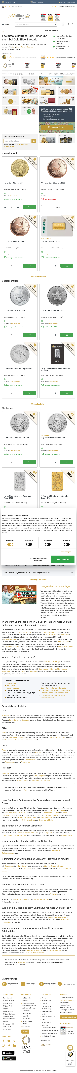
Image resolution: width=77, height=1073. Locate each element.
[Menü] (74, 1052)
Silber (18, 47)
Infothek (24, 790)
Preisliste (53, 894)
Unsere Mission (46, 1001)
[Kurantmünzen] (66, 90)
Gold (13, 47)
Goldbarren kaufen (48, 632)
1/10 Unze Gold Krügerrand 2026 (53, 183)
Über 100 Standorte (37, 2)
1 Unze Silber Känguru (51, 813)
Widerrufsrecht (46, 1022)
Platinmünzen (26, 762)
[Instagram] (3, 1045)
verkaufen (27, 868)
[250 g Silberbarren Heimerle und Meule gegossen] (57, 354)
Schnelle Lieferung (10, 2)
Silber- (29, 818)
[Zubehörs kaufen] (47, 100)
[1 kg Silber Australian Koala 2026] (57, 423)
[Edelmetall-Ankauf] (29, 100)
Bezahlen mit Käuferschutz (67, 2)
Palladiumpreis (39, 776)
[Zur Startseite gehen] (19, 17)
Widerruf (25, 1031)
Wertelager (22, 962)
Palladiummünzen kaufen (41, 781)
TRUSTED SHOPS (63, 642)
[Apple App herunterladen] (8, 1052)
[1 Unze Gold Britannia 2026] (20, 168)
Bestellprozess (7, 1003)
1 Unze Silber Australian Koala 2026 (17, 438)
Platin (23, 47)
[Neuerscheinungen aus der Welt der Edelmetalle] (10, 110)
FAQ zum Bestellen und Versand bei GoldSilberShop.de (9, 1016)
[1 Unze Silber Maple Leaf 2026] (57, 296)
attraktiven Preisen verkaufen (27, 833)
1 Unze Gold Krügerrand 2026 (14, 241)
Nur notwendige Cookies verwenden (38, 559)
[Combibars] (47, 90)
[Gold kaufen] (10, 80)
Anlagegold (6, 715)
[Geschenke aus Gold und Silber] (29, 90)
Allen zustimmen (63, 559)
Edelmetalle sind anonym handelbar (53, 688)
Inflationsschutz (9, 147)
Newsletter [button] (64, 994)
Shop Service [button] (26, 994)
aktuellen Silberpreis (41, 900)
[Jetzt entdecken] (57, 80)
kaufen (15, 868)
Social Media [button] (6, 1037)
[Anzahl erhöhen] (18, 207)
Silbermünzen (62, 669)
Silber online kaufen (54, 950)
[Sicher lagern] (47, 138)
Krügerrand (51, 810)
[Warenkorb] (73, 24)
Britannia (62, 810)
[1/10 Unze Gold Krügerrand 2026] (57, 168)
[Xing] (14, 1040)
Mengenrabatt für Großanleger (55, 586)
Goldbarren (52, 669)
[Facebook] (3, 1040)
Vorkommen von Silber (57, 737)
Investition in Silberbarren (14, 740)
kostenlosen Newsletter (67, 1000)
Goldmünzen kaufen (24, 632)
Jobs (43, 1020)
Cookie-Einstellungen (48, 1036)
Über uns (44, 998)
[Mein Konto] (68, 24)
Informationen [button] (46, 994)
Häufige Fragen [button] (7, 994)
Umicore (32, 820)
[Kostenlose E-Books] (66, 138)
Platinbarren (9, 762)
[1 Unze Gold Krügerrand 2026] (20, 226)
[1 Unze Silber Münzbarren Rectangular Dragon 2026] (20, 481)
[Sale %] (10, 100)
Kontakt (44, 1003)
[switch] (29, 544)
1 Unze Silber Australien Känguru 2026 (18, 369)
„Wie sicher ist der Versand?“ (34, 953)
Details (57, 207)
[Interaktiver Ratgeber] (29, 110)
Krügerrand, (24, 144)
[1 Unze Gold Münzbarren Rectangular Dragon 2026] (57, 481)
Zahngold (12, 835)
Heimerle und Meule (46, 820)
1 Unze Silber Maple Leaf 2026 (52, 310)
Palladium (29, 47)
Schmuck (5, 835)
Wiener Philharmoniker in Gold (15, 813)
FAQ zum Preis (7, 1006)
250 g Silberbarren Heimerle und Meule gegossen (55, 370)
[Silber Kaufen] (29, 80)
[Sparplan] (66, 100)
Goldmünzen (43, 669)
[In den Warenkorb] (29, 207)
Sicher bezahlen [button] (65, 1023)
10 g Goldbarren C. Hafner (50, 241)
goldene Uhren (22, 835)
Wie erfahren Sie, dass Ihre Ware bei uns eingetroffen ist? (27, 573)
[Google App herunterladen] (9, 1058)
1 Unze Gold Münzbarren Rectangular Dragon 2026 (54, 497)
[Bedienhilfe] (63, 24)
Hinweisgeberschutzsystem (50, 1030)
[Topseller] (10, 90)
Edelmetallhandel (10, 639)
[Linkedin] (14, 1045)
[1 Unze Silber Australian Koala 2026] (20, 423)
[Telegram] (9, 1045)
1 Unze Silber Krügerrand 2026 (15, 310)
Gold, (18, 144)
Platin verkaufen (30, 760)
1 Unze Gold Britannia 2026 (13, 183)
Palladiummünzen (51, 815)
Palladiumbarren (23, 781)
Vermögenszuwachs (14, 688)
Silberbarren (6, 671)
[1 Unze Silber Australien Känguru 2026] (20, 354)
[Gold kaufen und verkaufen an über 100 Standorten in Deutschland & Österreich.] (57, 119)
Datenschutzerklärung (49, 1017)
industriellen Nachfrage (17, 737)
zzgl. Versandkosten (13, 195)
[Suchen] (54, 25)
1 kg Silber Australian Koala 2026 (53, 438)
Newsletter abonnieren (68, 1017)
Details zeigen (66, 552)
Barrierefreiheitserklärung (50, 1033)
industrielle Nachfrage (52, 662)
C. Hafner (25, 820)
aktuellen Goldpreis (21, 900)
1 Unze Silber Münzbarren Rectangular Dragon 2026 (18, 497)
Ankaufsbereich (66, 835)
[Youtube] (9, 1040)
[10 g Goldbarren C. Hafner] (57, 226)
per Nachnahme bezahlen (57, 917)
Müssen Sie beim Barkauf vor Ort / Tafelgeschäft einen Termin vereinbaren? (34, 565)
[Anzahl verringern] (5, 207)
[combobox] (33, 25)
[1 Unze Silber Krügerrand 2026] (20, 296)
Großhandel (26, 1026)
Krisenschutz (11, 683)
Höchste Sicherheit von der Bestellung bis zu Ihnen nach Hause (29, 1005)
